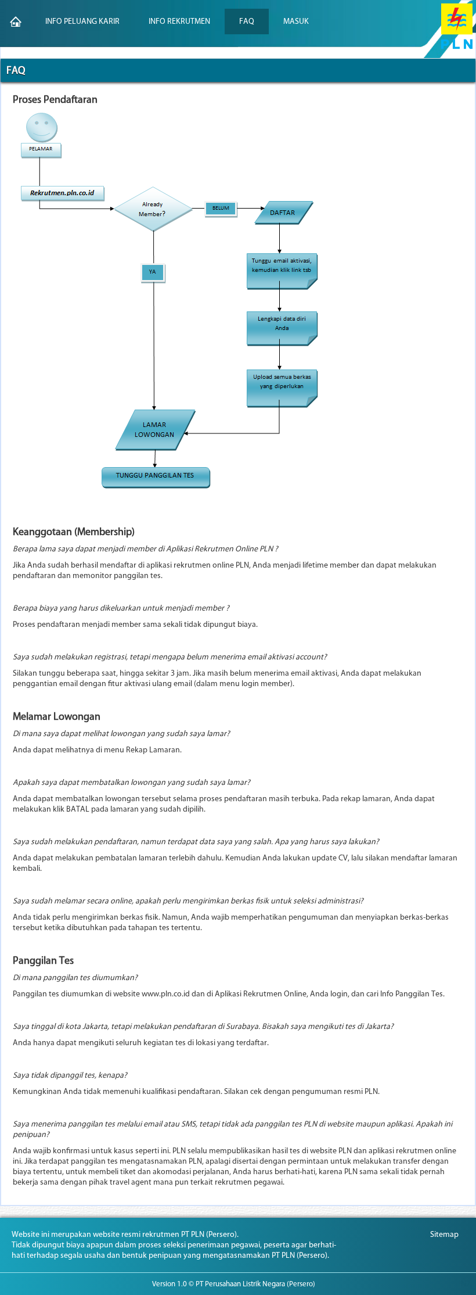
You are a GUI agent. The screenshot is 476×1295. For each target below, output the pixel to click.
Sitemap (444, 1234)
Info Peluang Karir (82, 21)
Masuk (296, 21)
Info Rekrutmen (179, 21)
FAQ (246, 21)
